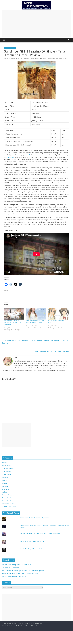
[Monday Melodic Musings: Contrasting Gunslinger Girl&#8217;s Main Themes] (14, 314)
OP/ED (53, 58)
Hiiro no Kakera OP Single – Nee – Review (53, 351)
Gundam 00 (10, 157)
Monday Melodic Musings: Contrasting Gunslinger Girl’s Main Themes (12, 322)
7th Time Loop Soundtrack (10, 568)
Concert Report (7, 474)
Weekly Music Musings (9, 507)
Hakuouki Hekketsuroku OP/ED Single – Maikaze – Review (35, 321)
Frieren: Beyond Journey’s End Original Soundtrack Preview (20, 573)
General (4, 483)
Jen (19, 58)
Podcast (4, 492)
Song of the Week (7, 498)
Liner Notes (5, 489)
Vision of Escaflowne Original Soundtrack (14, 576)
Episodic (4, 480)
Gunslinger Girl (36, 58)
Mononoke (27, 155)
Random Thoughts (8, 495)
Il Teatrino (43, 58)
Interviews (5, 486)
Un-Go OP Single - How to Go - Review (32, 541)
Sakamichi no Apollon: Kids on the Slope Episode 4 (35, 518)
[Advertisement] (36, 23)
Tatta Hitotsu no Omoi (61, 58)
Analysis (4, 463)
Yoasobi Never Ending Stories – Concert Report (16, 565)
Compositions (6, 471)
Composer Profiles (8, 468)
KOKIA (49, 58)
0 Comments (25, 58)
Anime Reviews (7, 465)
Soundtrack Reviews (10, 48)
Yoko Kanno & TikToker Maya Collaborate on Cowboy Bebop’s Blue (23, 570)
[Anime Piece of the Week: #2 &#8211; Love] (58, 314)
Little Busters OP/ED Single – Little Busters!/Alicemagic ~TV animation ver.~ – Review (35, 341)
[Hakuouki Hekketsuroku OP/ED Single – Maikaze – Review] (36, 314)
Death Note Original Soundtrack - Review (33, 549)
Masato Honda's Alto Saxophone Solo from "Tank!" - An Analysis (40, 533)
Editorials (5, 477)
